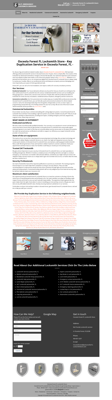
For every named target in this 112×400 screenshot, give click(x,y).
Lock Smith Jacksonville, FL (68, 277)
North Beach (28, 218)
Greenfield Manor (20, 209)
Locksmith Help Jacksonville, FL (26, 279)
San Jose (33, 222)
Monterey (36, 216)
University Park (57, 226)
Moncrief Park (29, 216)
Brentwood (32, 200)
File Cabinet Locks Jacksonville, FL (27, 292)
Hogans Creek (61, 209)
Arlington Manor (56, 196)
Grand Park (71, 207)
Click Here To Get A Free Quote (89, 181)
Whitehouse (29, 227)
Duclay (70, 204)
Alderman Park (18, 196)
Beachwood (54, 198)
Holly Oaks (31, 211)
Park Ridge (30, 220)
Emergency (64, 391)
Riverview (59, 220)
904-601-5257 (64, 5)
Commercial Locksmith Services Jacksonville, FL (32, 289)
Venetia (64, 226)
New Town (49, 216)
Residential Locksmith (36, 12)
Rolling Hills (66, 220)
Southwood (58, 224)
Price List (60, 393)
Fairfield (64, 205)
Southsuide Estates (49, 224)
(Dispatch (61, 389)
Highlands (43, 209)
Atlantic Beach (30, 198)
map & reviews (75, 386)
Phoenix (36, 220)
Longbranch (65, 213)
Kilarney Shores (59, 211)
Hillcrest (49, 209)
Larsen (51, 213)
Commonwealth (70, 202)
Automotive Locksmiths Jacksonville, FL (72, 294)
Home (18, 12)
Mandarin (21, 215)
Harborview (29, 209)
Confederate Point (18, 204)
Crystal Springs (33, 204)
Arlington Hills (47, 196)
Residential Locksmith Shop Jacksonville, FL (30, 277)
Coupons (93, 12)
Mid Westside (63, 215)
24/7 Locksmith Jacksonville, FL (26, 284)
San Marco (48, 222)
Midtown (55, 215)
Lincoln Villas (57, 213)
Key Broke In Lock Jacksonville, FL (70, 274)
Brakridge (26, 200)
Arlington (40, 196)
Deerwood (48, 204)
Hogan (54, 209)
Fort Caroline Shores (28, 207)
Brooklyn (45, 200)
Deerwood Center (56, 204)
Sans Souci (69, 222)
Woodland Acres (44, 227)
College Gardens (53, 202)
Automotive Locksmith (66, 12)
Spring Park (18, 226)
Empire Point (46, 205)
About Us (24, 12)
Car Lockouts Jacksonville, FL (69, 292)
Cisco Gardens (31, 202)
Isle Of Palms (44, 211)
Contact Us (56, 16)
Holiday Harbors (70, 209)
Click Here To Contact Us (89, 73)
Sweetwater (26, 226)
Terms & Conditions (51, 393)
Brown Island (52, 200)
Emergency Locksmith (82, 12)
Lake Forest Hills (24, 213)
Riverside (53, 220)
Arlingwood (65, 196)
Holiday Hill (17, 211)
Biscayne (72, 198)
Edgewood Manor (37, 205)
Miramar (69, 215)
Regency (47, 220)
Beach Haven (46, 198)
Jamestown (52, 211)
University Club (47, 226)
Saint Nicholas (26, 222)
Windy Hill (36, 227)
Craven (26, 204)
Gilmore (44, 207)
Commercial (49, 391)
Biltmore (66, 198)
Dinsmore (65, 204)
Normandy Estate (58, 216)
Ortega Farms (59, 218)
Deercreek (41, 204)
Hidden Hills (36, 209)
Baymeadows (38, 198)
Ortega (52, 218)
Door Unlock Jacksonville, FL (26, 287)
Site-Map (65, 393)
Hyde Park (37, 211)
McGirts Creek (49, 215)
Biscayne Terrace (18, 200)
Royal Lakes (73, 220)
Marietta (41, 215)
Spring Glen (72, 224)
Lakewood (46, 213)
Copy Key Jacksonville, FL (24, 294)
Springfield (66, 224)
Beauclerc (61, 198)
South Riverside (38, 224)
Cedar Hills (68, 200)
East (18, 205)
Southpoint (30, 224)
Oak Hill (41, 218)
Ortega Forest (67, 218)
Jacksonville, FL (62, 77)
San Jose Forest (40, 222)
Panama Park (23, 220)
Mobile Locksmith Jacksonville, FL (27, 274)
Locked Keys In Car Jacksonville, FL (71, 289)
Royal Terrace (17, 222)
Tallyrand (32, 226)
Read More (24, 254)
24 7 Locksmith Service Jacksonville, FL (72, 284)
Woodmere (53, 227)
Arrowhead (72, 196)
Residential (42, 391)
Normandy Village (19, 218)
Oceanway (47, 218)
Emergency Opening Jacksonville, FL (71, 287)
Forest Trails (18, 207)
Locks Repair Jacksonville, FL (26, 282)
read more (75, 28)
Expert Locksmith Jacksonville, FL (70, 272)
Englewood (54, 205)
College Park (61, 202)
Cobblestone (44, 202)
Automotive (57, 391)
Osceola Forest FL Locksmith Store (54, 72)
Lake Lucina (32, 213)
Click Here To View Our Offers (89, 155)
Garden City (38, 207)
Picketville (42, 220)
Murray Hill (43, 216)
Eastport (22, 205)
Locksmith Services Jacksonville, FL (28, 272)
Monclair (21, 216)
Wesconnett (70, 226)
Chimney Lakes (22, 202)
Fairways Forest (71, 205)
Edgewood (28, 205)
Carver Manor (61, 200)
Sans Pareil (62, 222)
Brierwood (39, 200)
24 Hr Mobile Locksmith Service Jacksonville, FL (75, 282)
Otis (17, 220)
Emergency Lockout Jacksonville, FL (71, 279)
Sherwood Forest (22, 224)
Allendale (25, 196)
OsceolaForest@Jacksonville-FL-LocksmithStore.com (83, 346)
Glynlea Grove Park (52, 207)
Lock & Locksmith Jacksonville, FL (27, 297)
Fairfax (60, 205)
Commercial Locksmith (51, 12)
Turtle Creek (39, 226)
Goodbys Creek (63, 207)
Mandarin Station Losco (32, 215)
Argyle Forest (33, 196)
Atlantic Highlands (20, 198)
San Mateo (55, 222)
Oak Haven (35, 218)
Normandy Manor (69, 216)
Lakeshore (39, 213)
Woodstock (60, 227)
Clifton (38, 202)
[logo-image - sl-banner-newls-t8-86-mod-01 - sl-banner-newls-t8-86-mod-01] (42, 38)
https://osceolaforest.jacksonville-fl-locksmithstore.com (63, 387)
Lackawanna (68, 211)
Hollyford (24, 211)
